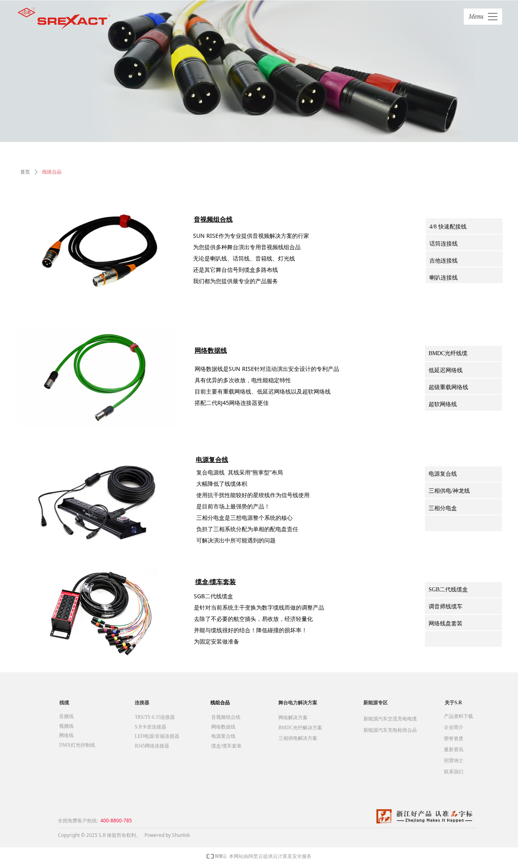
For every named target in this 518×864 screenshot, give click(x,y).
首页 (25, 172)
